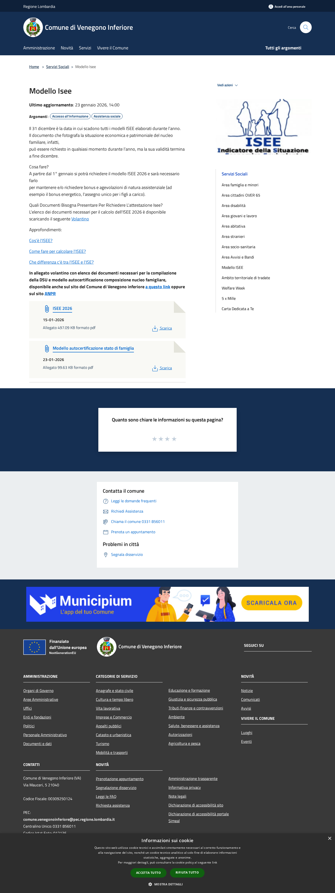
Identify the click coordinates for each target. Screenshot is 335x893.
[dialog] (167, 863)
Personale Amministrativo (45, 735)
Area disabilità (233, 205)
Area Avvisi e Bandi (238, 257)
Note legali (177, 796)
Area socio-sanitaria (238, 247)
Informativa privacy (184, 787)
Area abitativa (233, 226)
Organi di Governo (38, 690)
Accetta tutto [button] (148, 873)
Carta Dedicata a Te (238, 309)
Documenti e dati (37, 744)
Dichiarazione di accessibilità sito (195, 805)
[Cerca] (306, 27)
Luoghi (246, 732)
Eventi (246, 741)
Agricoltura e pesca (184, 743)
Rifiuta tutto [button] (187, 872)
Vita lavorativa (108, 708)
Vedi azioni (225, 85)
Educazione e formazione (189, 690)
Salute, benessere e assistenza (193, 726)
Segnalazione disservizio (116, 788)
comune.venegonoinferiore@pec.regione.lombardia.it (69, 819)
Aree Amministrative (40, 699)
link (214, 862)
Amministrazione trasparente (193, 778)
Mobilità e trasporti (112, 752)
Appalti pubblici (108, 726)
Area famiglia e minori (240, 185)
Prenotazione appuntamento (119, 779)
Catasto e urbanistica (113, 735)
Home (34, 67)
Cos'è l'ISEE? (40, 240)
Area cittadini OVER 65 (241, 195)
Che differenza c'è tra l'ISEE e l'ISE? (61, 262)
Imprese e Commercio (114, 717)
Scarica (166, 328)
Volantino (80, 219)
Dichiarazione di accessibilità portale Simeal (198, 817)
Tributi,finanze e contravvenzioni (195, 708)
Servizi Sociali (57, 67)
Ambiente (176, 717)
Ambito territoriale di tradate (246, 278)
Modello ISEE (232, 267)
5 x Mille (229, 298)
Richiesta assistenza (113, 805)
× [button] (329, 838)
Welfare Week (233, 288)
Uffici (27, 708)
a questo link (157, 286)
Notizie (247, 690)
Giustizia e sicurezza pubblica (192, 699)
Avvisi (246, 708)
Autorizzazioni (180, 734)
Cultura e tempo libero (114, 699)
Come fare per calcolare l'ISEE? (57, 251)
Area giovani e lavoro (239, 216)
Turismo (102, 744)
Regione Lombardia (39, 6)
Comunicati (250, 699)
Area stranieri (233, 236)
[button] (167, 884)
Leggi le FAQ (106, 796)
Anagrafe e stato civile (114, 690)
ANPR (50, 293)
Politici (29, 726)
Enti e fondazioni (37, 717)
